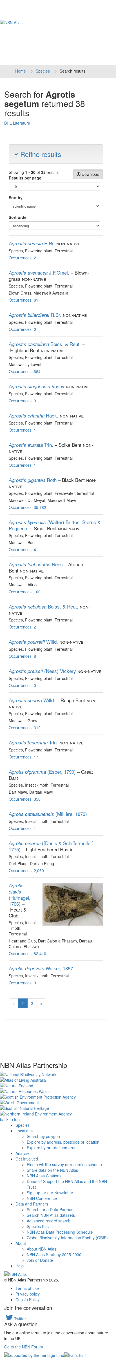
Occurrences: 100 (25, 591)
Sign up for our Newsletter (50, 1192)
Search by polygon (43, 1136)
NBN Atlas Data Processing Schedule (60, 1232)
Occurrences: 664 (25, 371)
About (20, 1243)
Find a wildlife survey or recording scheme (64, 1164)
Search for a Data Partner (50, 1209)
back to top (10, 1119)
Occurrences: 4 (22, 549)
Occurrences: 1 (22, 430)
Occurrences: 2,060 (26, 870)
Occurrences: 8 (22, 656)
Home (20, 71)
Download (90, 174)
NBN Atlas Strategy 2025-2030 (54, 1254)
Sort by (16, 197)
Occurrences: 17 (23, 757)
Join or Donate (40, 1260)
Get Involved (26, 1159)
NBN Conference (42, 1198)
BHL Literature (17, 123)
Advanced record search (48, 1221)
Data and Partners (31, 1204)
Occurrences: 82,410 (27, 953)
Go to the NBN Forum (23, 1347)
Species (43, 71)
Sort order (18, 217)
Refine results (39, 154)
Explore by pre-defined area (52, 1147)
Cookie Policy (27, 1299)
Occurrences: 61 (23, 300)
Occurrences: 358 (25, 799)
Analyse (22, 1153)
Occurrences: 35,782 (27, 507)
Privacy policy (27, 1294)
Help (19, 1266)
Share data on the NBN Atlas (52, 1170)
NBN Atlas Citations (44, 1176)
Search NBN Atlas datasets (51, 1215)
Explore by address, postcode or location (63, 1142)
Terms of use (27, 1288)
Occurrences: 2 (22, 258)
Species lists (38, 1226)
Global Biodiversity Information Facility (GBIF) (67, 1237)
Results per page (25, 178)
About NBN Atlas (41, 1249)
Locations (24, 1130)
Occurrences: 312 (25, 727)
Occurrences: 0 (22, 329)
